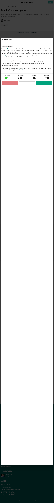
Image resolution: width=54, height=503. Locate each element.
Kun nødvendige (10, 83)
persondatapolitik (32, 70)
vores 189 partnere (8, 48)
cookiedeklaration (22, 70)
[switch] (20, 78)
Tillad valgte (27, 83)
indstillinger (4, 55)
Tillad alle (44, 83)
